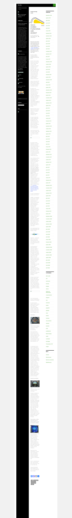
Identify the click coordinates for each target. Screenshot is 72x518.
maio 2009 (48, 234)
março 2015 (48, 84)
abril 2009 (48, 236)
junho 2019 (48, 23)
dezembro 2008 (49, 247)
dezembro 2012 (49, 126)
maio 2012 (48, 141)
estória (47, 305)
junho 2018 (48, 43)
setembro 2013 (49, 102)
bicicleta (47, 283)
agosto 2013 (48, 105)
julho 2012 (48, 136)
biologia (47, 286)
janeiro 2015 (48, 87)
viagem (47, 346)
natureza (47, 323)
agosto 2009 (48, 226)
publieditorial (48, 331)
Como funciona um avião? (35, 30)
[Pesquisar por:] (22, 98)
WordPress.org (48, 362)
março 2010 (48, 208)
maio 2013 (48, 113)
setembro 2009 (49, 224)
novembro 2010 (49, 187)
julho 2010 (48, 198)
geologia (47, 310)
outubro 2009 (48, 221)
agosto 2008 (48, 257)
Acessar (47, 354)
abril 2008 (48, 267)
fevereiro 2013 (48, 120)
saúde (47, 336)
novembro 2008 (49, 249)
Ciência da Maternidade (48, 292)
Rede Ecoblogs (48, 333)
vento (32, 484)
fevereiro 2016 (48, 74)
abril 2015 (48, 82)
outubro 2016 (48, 64)
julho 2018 (48, 41)
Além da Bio (48, 275)
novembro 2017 (49, 51)
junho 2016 (48, 69)
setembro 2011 (48, 162)
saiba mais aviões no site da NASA (34, 190)
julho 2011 (48, 167)
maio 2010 (48, 203)
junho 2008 (48, 262)
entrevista (48, 302)
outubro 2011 (48, 159)
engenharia (36, 480)
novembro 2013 (49, 97)
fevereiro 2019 (48, 33)
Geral (47, 313)
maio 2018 (48, 46)
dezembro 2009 (49, 216)
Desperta (47, 297)
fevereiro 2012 (48, 149)
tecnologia (33, 481)
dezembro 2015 (49, 79)
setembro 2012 (48, 131)
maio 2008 (48, 265)
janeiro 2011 (48, 182)
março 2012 (48, 146)
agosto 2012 (48, 133)
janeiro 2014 (48, 95)
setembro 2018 (49, 35)
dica (47, 300)
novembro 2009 (49, 218)
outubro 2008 (48, 252)
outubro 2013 (48, 100)
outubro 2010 (48, 190)
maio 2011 (48, 172)
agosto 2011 (48, 164)
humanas (47, 318)
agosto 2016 (48, 66)
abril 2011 (48, 175)
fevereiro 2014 (48, 92)
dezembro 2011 (49, 154)
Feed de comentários (50, 359)
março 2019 (48, 30)
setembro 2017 (48, 53)
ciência (47, 288)
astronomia (48, 281)
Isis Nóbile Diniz (34, 36)
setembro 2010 (49, 193)
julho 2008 (48, 260)
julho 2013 (48, 108)
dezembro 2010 (49, 185)
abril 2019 (48, 28)
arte (46, 278)
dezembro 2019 (49, 15)
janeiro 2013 (48, 123)
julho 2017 (48, 56)
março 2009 (48, 239)
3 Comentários (34, 37)
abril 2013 (48, 115)
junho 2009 (48, 231)
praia (47, 328)
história (47, 315)
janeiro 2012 (48, 151)
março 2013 (48, 118)
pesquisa (47, 325)
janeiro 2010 (48, 213)
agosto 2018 (48, 38)
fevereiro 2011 (48, 180)
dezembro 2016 (49, 61)
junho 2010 (48, 200)
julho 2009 (48, 229)
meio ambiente (48, 320)
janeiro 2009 (48, 244)
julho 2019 (48, 20)
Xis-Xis (20, 5)
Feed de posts (48, 357)
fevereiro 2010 (48, 211)
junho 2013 (48, 110)
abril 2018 (48, 48)
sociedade (48, 338)
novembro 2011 (49, 157)
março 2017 (48, 59)
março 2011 (48, 177)
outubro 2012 (48, 128)
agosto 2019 (48, 17)
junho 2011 (48, 169)
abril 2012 (48, 144)
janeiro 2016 (48, 77)
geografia (48, 307)
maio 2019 (48, 25)
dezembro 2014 (49, 90)
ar (31, 480)
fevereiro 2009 (48, 242)
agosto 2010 (48, 195)
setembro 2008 (49, 254)
